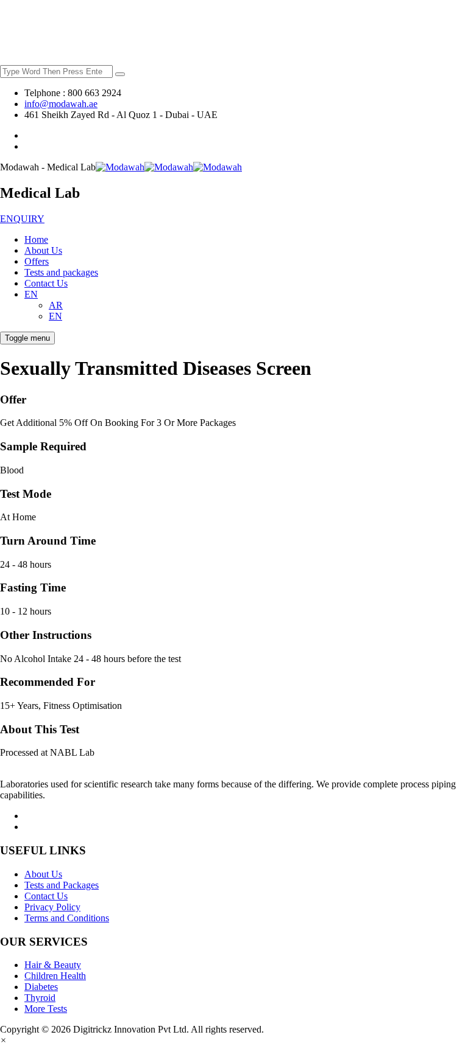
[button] (3, 1040)
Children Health (55, 976)
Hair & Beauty (52, 965)
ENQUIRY (22, 219)
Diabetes (41, 986)
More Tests (45, 1008)
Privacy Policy (52, 907)
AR (56, 305)
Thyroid (39, 997)
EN (31, 294)
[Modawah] (169, 167)
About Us (43, 250)
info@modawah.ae (61, 104)
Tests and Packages (61, 885)
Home (36, 239)
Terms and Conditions (66, 918)
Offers (36, 261)
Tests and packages (61, 272)
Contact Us (46, 283)
